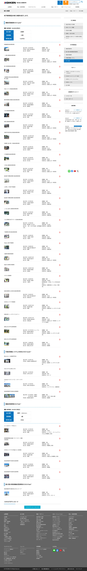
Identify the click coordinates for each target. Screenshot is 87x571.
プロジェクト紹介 (7, 541)
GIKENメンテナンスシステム (72, 79)
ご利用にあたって (36, 569)
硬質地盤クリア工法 (56, 516)
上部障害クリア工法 (56, 524)
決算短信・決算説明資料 (73, 527)
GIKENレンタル (69, 82)
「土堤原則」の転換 (7, 536)
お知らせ (21, 552)
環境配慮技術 (22, 524)
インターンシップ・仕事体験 (41, 549)
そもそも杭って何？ (23, 516)
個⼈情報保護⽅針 (45, 569)
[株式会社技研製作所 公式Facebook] (72, 171)
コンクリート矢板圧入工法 (57, 529)
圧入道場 (68, 85)
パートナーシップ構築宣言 (8, 549)
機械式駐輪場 (69, 54)
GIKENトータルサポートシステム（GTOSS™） (73, 72)
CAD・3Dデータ (69, 99)
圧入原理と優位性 (23, 518)
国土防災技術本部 (56, 539)
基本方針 (5, 552)
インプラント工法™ (7, 532)
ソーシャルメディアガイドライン (58, 569)
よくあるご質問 (71, 533)
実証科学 (5, 535)
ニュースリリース (23, 549)
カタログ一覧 (69, 95)
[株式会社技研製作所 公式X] (78, 171)
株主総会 (70, 526)
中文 (78, 4)
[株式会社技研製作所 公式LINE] (69, 171)
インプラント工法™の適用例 (57, 536)
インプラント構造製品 (56, 538)
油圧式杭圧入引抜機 (70, 24)
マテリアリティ (6, 555)
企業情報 (6, 514)
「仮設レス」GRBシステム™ (25, 521)
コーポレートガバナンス (8, 563)
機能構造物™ (6, 530)
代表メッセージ (6, 518)
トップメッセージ (7, 550)
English (74, 4)
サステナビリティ (8, 546)
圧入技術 (22, 514)
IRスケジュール (71, 521)
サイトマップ (79, 569)
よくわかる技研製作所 (8, 538)
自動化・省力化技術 (70, 33)
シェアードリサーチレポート (74, 536)
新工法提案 (6, 533)
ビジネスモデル (71, 516)
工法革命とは (6, 527)
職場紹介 (37, 550)
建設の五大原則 (6, 529)
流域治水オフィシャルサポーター (58, 535)
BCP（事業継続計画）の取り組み (9, 558)
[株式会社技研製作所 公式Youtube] (75, 171)
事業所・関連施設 (7, 521)
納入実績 (68, 60)
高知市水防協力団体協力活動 (57, 533)
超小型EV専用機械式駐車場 (72, 51)
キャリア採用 (38, 555)
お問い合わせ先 (70, 569)
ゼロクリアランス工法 (56, 527)
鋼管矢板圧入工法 (56, 526)
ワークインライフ (7, 561)
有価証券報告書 (71, 529)
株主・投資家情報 (73, 514)
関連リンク (6, 526)
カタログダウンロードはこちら (32, 507)
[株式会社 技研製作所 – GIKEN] (15, 3)
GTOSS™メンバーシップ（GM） (72, 76)
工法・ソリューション (58, 514)
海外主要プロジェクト (56, 532)
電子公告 (70, 532)
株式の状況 (71, 524)
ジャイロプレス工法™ (56, 518)
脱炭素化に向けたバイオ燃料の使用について (74, 37)
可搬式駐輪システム (70, 57)
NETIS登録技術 (55, 530)
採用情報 (38, 546)
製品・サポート (40, 514)
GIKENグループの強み (7, 539)
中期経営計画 (71, 518)
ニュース (22, 546)
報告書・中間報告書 (72, 538)
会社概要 (5, 516)
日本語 (70, 4)
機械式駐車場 (69, 48)
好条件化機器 (69, 30)
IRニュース (70, 535)
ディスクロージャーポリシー (74, 530)
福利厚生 (37, 552)
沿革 (5, 524)
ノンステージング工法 (56, 521)
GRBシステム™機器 (70, 27)
